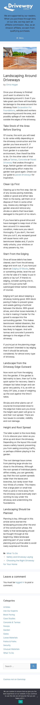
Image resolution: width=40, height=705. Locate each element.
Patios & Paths (9, 641)
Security (7, 645)
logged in (20, 582)
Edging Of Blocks (20, 268)
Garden (6, 630)
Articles (6, 607)
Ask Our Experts (10, 611)
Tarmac (13, 159)
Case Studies (9, 618)
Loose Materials (10, 638)
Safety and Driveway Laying (20, 557)
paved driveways (23, 175)
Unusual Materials (11, 649)
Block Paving (9, 615)
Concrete (22, 159)
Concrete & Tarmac (11, 622)
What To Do (12, 553)
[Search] (33, 666)
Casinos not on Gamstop (14, 679)
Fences (6, 626)
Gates (6, 634)
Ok (21, 702)
